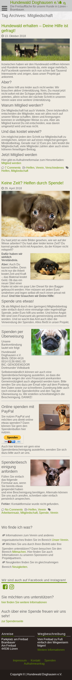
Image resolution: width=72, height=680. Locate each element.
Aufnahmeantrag (34, 663)
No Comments (14, 509)
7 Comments (13, 167)
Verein (40, 167)
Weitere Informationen (51, 649)
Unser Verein (60, 539)
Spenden (50, 660)
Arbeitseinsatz (10, 512)
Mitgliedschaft (19, 170)
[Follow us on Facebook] (5, 587)
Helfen (30, 167)
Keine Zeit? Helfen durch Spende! (32, 183)
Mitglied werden (11, 163)
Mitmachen (19, 551)
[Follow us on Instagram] (11, 587)
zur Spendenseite (12, 621)
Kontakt (35, 660)
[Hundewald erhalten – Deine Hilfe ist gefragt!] (36, 60)
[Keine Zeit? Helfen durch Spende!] (36, 236)
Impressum (20, 660)
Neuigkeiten (19, 566)
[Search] (64, 3)
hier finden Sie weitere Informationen (24, 602)
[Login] (61, 2)
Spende (44, 512)
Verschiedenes (54, 167)
